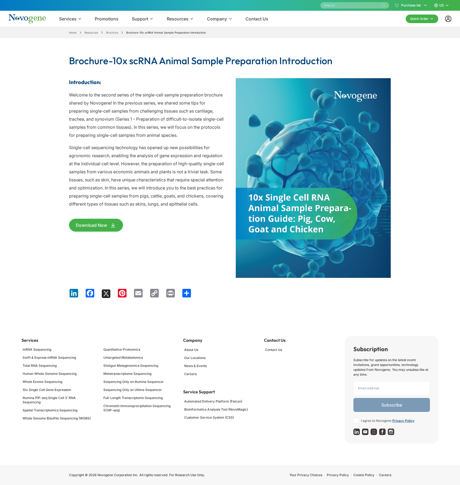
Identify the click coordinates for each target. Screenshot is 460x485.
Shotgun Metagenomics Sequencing (130, 366)
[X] (374, 432)
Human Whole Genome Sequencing (50, 374)
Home (73, 32)
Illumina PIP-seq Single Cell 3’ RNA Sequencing (49, 400)
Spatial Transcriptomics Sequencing (50, 410)
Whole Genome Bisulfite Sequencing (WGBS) (57, 418)
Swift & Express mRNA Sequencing (49, 357)
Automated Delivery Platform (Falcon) (213, 401)
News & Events (195, 366)
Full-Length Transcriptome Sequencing (133, 398)
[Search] (383, 5)
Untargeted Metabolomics (123, 357)
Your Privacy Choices (305, 475)
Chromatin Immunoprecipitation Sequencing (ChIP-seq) (137, 408)
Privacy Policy (403, 421)
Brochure (112, 32)
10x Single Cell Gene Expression (47, 390)
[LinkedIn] (356, 432)
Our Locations (194, 358)
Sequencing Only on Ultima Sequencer (132, 390)
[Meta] (382, 432)
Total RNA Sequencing (40, 366)
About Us (191, 350)
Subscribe (391, 405)
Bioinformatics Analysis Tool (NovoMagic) (216, 409)
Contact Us (273, 350)
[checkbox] (356, 420)
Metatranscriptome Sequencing (127, 374)
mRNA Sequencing (37, 349)
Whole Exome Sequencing (42, 382)
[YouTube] (365, 432)
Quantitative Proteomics (121, 349)
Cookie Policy (363, 475)
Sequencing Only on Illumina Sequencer (133, 382)
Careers (190, 374)
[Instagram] (391, 432)
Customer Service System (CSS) (209, 417)
